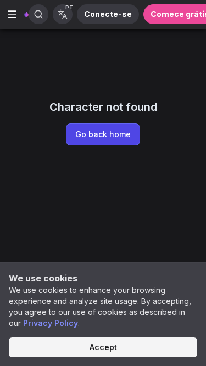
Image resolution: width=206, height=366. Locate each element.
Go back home (103, 134)
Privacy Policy (50, 323)
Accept (103, 347)
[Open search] (38, 14)
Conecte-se (108, 14)
